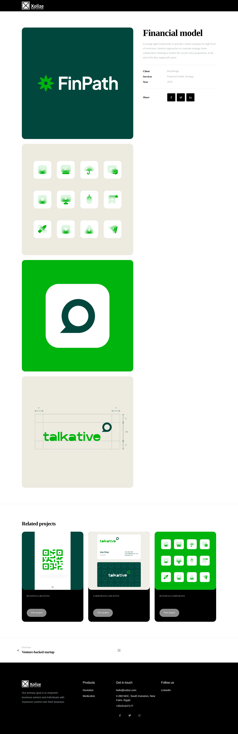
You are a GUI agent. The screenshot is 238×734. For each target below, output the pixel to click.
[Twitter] (130, 715)
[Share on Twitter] (181, 97)
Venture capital (39, 602)
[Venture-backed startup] (119, 560)
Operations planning (175, 602)
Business (32, 596)
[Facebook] (120, 715)
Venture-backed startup (111, 602)
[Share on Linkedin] (190, 97)
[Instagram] (139, 715)
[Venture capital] (52, 560)
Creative (44, 596)
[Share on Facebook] (171, 97)
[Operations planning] (185, 560)
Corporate (100, 596)
